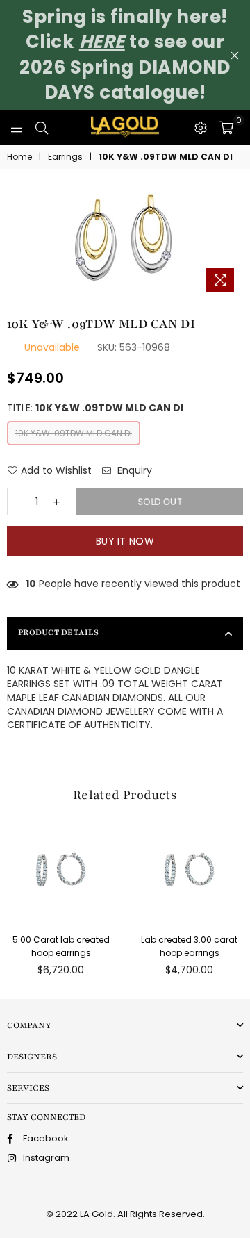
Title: (95, 408)
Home (19, 157)
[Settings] (200, 127)
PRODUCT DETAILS (58, 632)
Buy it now (125, 541)
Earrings (65, 157)
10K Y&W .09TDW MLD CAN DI (73, 433)
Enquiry (133, 470)
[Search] (41, 127)
